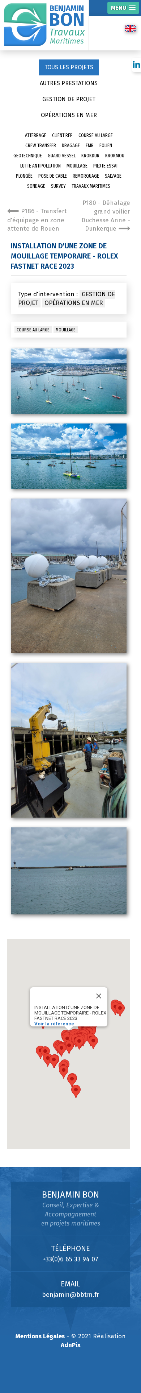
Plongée (24, 176)
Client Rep (62, 135)
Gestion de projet (68, 99)
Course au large (95, 135)
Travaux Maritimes (91, 186)
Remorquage (86, 176)
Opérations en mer (69, 115)
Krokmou (114, 156)
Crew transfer (40, 145)
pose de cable (52, 176)
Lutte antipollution (40, 166)
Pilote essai (105, 166)
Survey (58, 186)
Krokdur (90, 156)
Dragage (71, 145)
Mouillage (77, 166)
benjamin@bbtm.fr (70, 1295)
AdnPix (71, 1345)
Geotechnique (27, 156)
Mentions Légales (40, 1336)
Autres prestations (69, 83)
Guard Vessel (62, 156)
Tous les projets (68, 67)
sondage (36, 186)
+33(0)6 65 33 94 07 (70, 1259)
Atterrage (35, 135)
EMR (90, 145)
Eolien (105, 145)
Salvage (113, 176)
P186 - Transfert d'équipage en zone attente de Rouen (37, 219)
